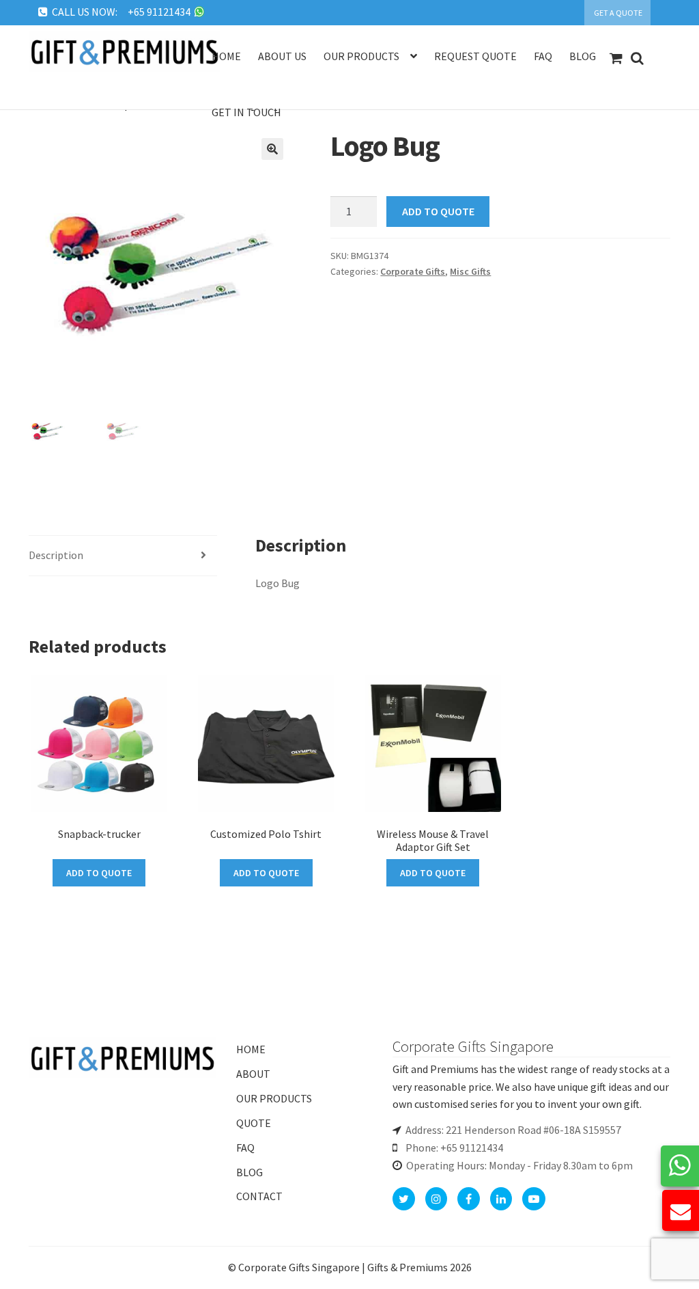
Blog (582, 56)
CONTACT (259, 1196)
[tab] (123, 556)
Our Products (361, 56)
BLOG (249, 1172)
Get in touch (246, 112)
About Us (282, 56)
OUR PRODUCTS (274, 1098)
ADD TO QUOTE (438, 211)
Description (56, 555)
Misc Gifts (470, 271)
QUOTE (253, 1123)
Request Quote (475, 56)
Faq (543, 56)
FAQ (245, 1147)
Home (226, 56)
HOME (251, 1049)
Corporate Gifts (412, 271)
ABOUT (253, 1074)
